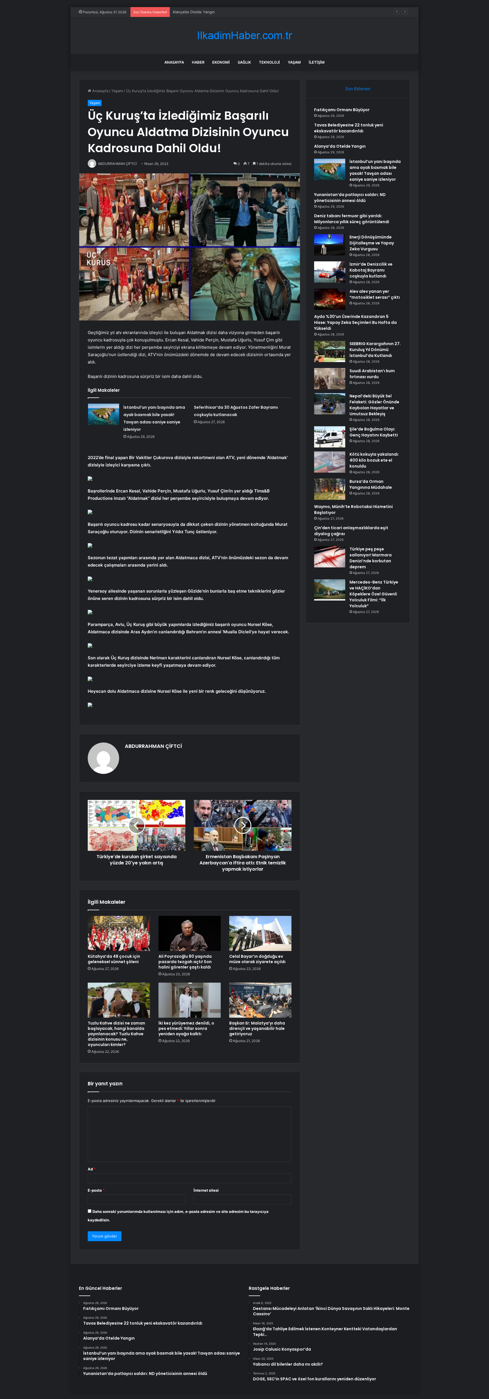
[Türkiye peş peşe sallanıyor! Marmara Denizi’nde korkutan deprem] (329, 556)
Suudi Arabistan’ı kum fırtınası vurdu (372, 374)
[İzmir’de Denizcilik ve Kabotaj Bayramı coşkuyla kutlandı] (329, 272)
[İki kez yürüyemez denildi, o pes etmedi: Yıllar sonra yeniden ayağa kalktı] (189, 1000)
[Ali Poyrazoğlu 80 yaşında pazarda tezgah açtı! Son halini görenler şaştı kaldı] (189, 933)
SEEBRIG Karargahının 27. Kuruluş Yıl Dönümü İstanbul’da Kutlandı (375, 349)
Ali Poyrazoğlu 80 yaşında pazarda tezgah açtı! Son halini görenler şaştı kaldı (185, 962)
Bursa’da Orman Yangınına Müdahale (370, 484)
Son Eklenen (357, 88)
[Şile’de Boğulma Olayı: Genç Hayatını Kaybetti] (329, 436)
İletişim (317, 62)
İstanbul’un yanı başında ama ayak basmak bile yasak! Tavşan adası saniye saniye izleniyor (375, 170)
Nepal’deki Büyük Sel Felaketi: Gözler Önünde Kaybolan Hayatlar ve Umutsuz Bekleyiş (374, 405)
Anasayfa (174, 62)
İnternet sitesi (206, 1190)
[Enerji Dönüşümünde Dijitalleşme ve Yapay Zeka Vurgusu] (329, 244)
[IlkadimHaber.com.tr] (244, 35)
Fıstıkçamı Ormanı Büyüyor (342, 110)
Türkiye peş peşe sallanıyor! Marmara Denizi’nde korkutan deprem (370, 558)
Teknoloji (269, 62)
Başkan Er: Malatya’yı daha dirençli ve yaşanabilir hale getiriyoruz (257, 1028)
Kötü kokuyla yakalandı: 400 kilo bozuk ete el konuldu (374, 460)
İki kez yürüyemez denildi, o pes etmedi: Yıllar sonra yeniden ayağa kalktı (186, 1028)
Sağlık (244, 62)
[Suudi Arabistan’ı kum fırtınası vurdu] (329, 378)
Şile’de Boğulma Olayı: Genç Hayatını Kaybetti (373, 432)
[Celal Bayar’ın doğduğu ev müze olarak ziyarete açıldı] (260, 933)
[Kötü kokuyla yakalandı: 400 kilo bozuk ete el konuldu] (329, 462)
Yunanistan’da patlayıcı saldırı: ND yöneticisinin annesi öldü (350, 197)
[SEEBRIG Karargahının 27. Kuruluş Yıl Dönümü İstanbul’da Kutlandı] (329, 351)
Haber (198, 62)
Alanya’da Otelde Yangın (340, 146)
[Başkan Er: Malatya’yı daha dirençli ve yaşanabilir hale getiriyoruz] (260, 1000)
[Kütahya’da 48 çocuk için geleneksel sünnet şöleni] (119, 933)
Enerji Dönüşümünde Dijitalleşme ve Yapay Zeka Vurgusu (371, 243)
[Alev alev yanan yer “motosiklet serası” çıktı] (329, 299)
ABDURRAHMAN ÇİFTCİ (153, 746)
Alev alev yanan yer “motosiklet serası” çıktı (374, 294)
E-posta (96, 1190)
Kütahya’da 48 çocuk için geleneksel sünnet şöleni (114, 959)
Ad (92, 1169)
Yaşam (294, 62)
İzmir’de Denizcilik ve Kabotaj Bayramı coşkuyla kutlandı (371, 270)
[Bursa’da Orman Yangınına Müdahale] (329, 489)
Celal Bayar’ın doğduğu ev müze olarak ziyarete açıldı (257, 959)
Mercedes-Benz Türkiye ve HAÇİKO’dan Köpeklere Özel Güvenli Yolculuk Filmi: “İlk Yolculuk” (373, 594)
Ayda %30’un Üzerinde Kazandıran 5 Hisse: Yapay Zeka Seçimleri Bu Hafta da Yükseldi (355, 322)
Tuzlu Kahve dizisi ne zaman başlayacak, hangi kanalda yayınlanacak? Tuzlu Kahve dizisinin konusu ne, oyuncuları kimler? (116, 1033)
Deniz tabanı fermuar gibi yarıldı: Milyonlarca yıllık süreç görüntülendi (351, 219)
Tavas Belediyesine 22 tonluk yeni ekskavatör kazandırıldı (348, 128)
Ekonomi (221, 62)
